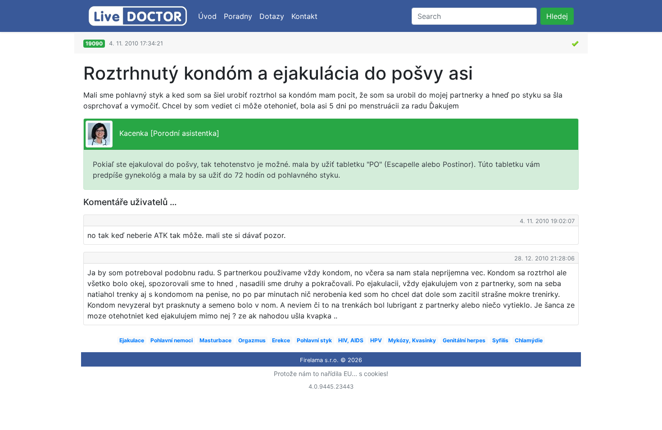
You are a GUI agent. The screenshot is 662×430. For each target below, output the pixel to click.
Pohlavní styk (314, 340)
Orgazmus (252, 340)
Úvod (207, 16)
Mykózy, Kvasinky (412, 340)
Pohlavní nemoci (171, 340)
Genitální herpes (464, 340)
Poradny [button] (238, 16)
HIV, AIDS (350, 340)
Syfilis (500, 340)
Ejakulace (131, 340)
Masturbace (215, 340)
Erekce (281, 340)
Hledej (557, 16)
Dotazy (271, 16)
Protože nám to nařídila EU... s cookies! (331, 373)
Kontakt (304, 16)
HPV (376, 340)
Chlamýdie (529, 340)
